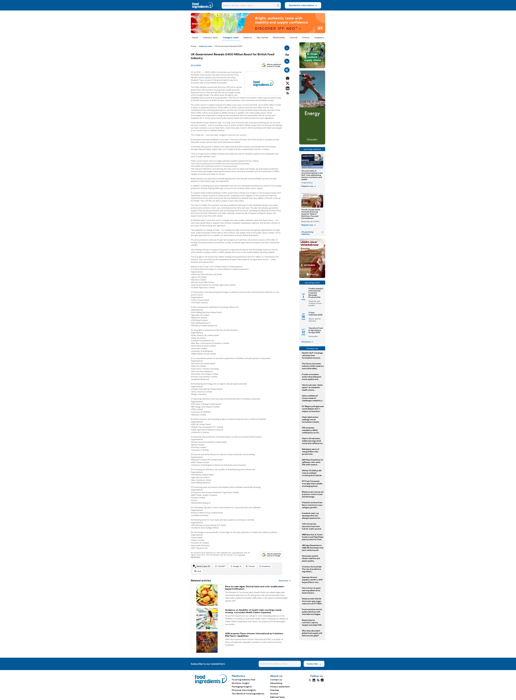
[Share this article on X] (287, 83)
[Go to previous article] (287, 70)
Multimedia (279, 37)
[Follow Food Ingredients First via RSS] (318, 681)
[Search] (278, 6)
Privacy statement (280, 686)
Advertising (276, 683)
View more (283, 581)
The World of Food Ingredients (248, 693)
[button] (220, 566)
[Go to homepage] (211, 683)
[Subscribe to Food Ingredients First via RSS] (287, 94)
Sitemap (274, 690)
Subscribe (312, 664)
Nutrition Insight (240, 683)
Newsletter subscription (301, 5)
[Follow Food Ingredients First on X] (309, 681)
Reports (248, 37)
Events (305, 37)
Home (195, 37)
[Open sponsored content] (258, 32)
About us (276, 676)
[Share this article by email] (287, 78)
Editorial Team (277, 697)
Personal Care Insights (244, 690)
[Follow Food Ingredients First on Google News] (322, 681)
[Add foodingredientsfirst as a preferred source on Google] (271, 65)
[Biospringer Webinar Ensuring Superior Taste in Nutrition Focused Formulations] (312, 277)
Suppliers (319, 37)
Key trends (262, 37)
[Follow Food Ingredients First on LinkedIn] (313, 681)
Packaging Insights (242, 686)
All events (305, 342)
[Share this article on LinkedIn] (287, 88)
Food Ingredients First (243, 679)
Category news (231, 37)
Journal (293, 37)
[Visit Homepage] (202, 9)
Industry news (210, 37)
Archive (274, 693)
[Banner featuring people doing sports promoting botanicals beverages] (312, 143)
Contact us (276, 679)
